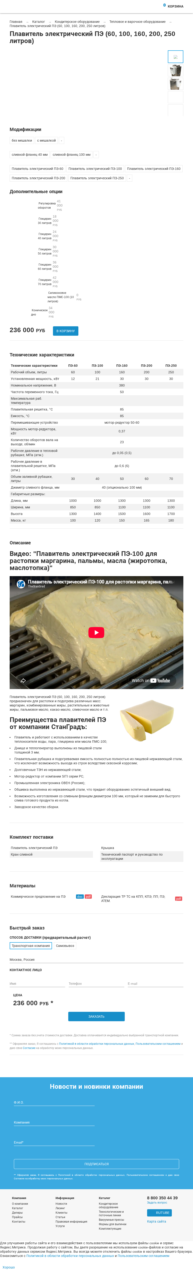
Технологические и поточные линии (111, 1213)
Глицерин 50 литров (48, 251)
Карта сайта (156, 1221)
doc (80, 896)
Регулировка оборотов (50, 205)
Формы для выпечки (112, 1224)
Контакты (18, 1221)
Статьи (60, 1217)
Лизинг (60, 1208)
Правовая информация (71, 1221)
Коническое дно (42, 312)
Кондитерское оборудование (108, 1205)
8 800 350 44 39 (162, 1198)
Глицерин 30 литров (48, 221)
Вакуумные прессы (111, 1219)
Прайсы (17, 1217)
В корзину (65, 331)
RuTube (162, 1213)
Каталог (17, 1208)
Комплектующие (110, 1228)
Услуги (60, 1226)
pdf (88, 896)
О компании (20, 1203)
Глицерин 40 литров (48, 236)
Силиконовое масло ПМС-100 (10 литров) (64, 297)
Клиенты (61, 1212)
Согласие (29, 1048)
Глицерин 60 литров (48, 266)
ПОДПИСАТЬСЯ (96, 1164)
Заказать (96, 1016)
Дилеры (17, 1212)
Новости (61, 1203)
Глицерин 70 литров (48, 282)
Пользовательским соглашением (158, 1043)
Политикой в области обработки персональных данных (96, 1043)
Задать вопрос (157, 1202)
